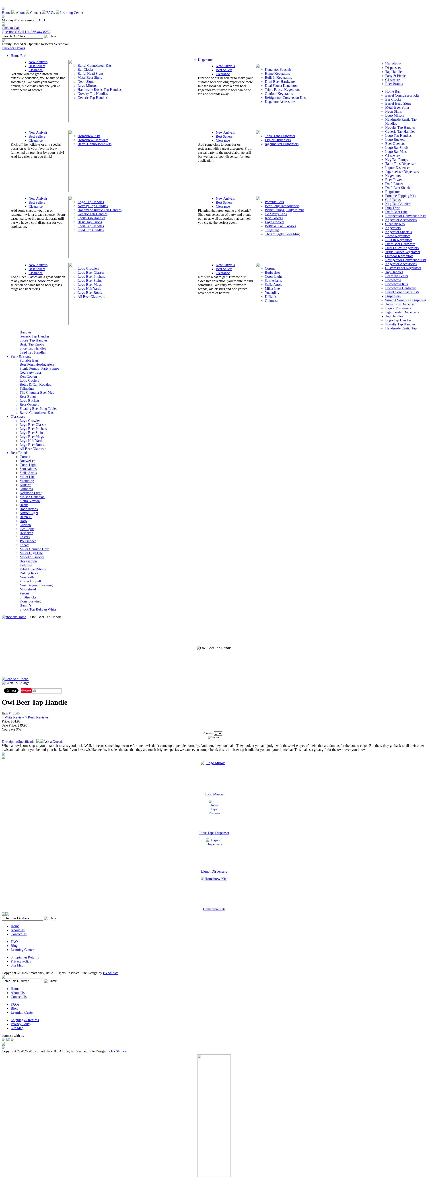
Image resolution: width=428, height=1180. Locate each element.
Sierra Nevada (30, 501)
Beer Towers (394, 180)
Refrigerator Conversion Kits (285, 97)
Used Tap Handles (91, 230)
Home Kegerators (277, 73)
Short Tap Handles (91, 226)
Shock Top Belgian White (38, 609)
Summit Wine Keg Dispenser (405, 300)
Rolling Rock (29, 573)
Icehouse (26, 565)
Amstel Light (29, 513)
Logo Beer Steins (90, 280)
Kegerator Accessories (280, 102)
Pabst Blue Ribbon (33, 569)
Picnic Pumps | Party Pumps (284, 210)
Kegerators (205, 60)
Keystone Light (30, 493)
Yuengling (272, 292)
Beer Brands (394, 84)
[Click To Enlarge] (44, 684)
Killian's (270, 296)
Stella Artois (273, 284)
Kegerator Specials (278, 69)
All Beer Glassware (91, 296)
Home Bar (18, 56)
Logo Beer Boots (90, 292)
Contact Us (19, 934)
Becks (24, 505)
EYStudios (110, 973)
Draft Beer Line (396, 212)
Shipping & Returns (25, 957)
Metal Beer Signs (90, 77)
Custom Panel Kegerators (403, 268)
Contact (35, 12)
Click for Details (13, 48)
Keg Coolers (274, 218)
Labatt (24, 545)
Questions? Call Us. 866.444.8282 (26, 32)
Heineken (26, 533)
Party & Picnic (395, 76)
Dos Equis (27, 529)
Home (6, 12)
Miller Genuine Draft (34, 549)
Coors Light (273, 276)
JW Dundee (28, 541)
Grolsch (25, 525)
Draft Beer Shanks (398, 188)
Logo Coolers (274, 222)
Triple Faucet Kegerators (282, 89)
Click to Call (11, 28)
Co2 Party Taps (276, 214)
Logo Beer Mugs (90, 284)
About (20, 12)
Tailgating (272, 230)
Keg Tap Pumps (396, 159)
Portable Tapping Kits (400, 196)
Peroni (24, 593)
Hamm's (25, 605)
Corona (270, 268)
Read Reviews (38, 717)
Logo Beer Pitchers (91, 276)
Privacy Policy (21, 961)
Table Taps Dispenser (280, 136)
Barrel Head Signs (90, 73)
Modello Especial (32, 557)
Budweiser (272, 272)
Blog (14, 946)
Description (10, 741)
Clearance (36, 70)
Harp (23, 521)
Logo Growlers (88, 268)
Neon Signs (86, 81)
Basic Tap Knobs (90, 222)
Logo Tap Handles (91, 202)
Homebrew (393, 64)
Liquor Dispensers (278, 140)
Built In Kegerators (278, 77)
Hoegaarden (28, 561)
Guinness (271, 300)
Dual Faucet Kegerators (281, 85)
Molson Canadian (32, 497)
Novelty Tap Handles (93, 93)
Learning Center (71, 12)
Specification (27, 741)
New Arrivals (38, 62)
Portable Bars (274, 202)
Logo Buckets (395, 139)
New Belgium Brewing (36, 585)
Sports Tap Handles (91, 218)
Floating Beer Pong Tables (38, 408)
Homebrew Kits (89, 136)
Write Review (14, 717)
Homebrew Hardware (93, 140)
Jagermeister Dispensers (281, 144)
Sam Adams (273, 280)
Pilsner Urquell (30, 581)
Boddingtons (29, 509)
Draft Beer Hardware (280, 81)
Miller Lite (272, 288)
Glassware (392, 80)
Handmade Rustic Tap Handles (99, 89)
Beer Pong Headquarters (282, 206)
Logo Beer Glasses (91, 272)
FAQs (50, 12)
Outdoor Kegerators (279, 93)
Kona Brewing (30, 601)
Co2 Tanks (393, 200)
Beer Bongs (28, 396)
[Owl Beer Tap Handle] (214, 648)
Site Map (17, 965)
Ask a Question (54, 741)
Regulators (392, 192)
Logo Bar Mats (396, 151)
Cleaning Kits (395, 224)
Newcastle (27, 577)
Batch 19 (26, 517)
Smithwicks (28, 597)
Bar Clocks (85, 69)
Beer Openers (395, 143)
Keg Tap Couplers (398, 204)
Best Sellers (37, 66)
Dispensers (393, 68)
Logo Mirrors (87, 85)
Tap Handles (394, 72)
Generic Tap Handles (92, 97)
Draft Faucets (394, 184)
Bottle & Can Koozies (280, 226)
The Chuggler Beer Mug (282, 234)
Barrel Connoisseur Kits (94, 65)
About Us (18, 930)
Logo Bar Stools (396, 147)
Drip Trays (392, 208)
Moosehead (28, 589)
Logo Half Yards (89, 288)
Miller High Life (31, 553)
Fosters (25, 537)
